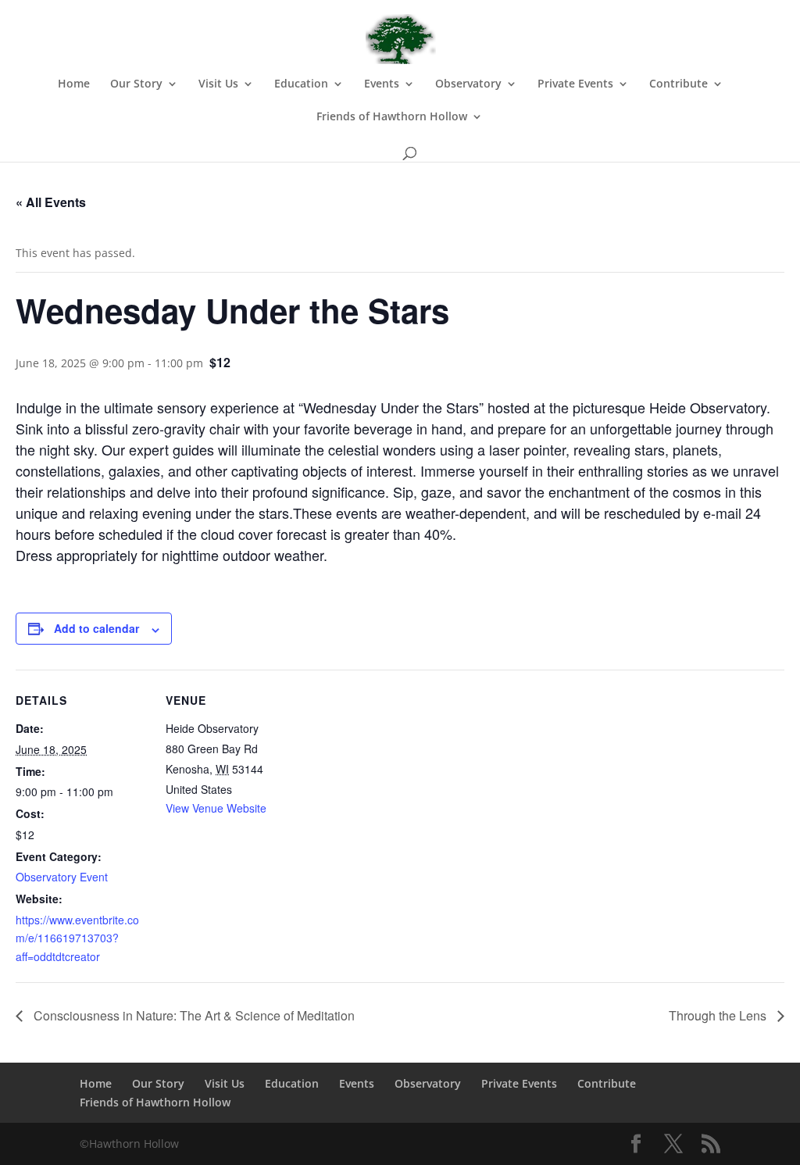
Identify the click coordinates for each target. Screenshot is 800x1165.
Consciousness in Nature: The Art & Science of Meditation (192, 1015)
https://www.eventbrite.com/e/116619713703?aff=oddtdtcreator (77, 938)
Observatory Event (62, 876)
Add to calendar (96, 628)
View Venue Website (216, 808)
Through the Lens (719, 1015)
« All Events (51, 202)
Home (74, 84)
